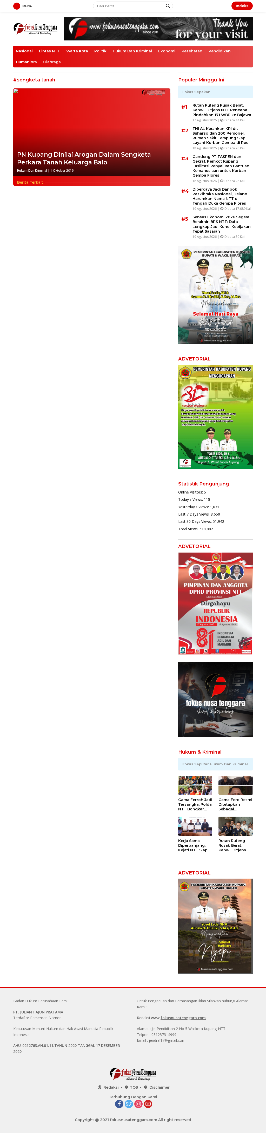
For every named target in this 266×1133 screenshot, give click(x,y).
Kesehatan (192, 51)
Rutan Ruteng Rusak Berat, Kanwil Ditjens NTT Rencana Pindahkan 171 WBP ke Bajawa (221, 110)
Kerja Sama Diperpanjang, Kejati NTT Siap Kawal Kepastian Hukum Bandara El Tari (194, 845)
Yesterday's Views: (194, 506)
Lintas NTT (49, 51)
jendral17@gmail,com (167, 1040)
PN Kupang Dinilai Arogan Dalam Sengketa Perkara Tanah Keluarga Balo (84, 158)
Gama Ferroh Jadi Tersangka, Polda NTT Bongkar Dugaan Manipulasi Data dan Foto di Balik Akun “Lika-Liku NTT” (195, 804)
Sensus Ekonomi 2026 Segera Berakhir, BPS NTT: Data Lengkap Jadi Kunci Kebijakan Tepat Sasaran (221, 224)
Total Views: (189, 528)
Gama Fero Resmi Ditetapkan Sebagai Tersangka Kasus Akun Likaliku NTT (235, 804)
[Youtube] (148, 1104)
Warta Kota (77, 51)
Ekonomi (166, 51)
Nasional (24, 51)
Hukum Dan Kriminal (132, 51)
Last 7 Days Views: (194, 514)
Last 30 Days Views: (195, 521)
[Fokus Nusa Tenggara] (35, 28)
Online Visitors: (191, 492)
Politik (100, 51)
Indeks (242, 6)
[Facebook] (119, 1104)
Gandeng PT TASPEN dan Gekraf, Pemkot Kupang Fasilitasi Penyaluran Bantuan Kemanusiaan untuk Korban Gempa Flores (220, 166)
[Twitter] (129, 1104)
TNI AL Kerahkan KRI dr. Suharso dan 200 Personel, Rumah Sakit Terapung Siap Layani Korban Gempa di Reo (220, 135)
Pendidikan (220, 51)
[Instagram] (138, 1104)
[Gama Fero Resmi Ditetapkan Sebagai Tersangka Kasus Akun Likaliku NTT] (235, 785)
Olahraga (52, 62)
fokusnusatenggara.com (183, 1017)
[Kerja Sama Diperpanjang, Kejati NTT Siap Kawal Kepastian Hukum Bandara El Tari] (195, 826)
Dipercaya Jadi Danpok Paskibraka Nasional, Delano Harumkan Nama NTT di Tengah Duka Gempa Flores (219, 196)
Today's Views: (191, 499)
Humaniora (26, 62)
